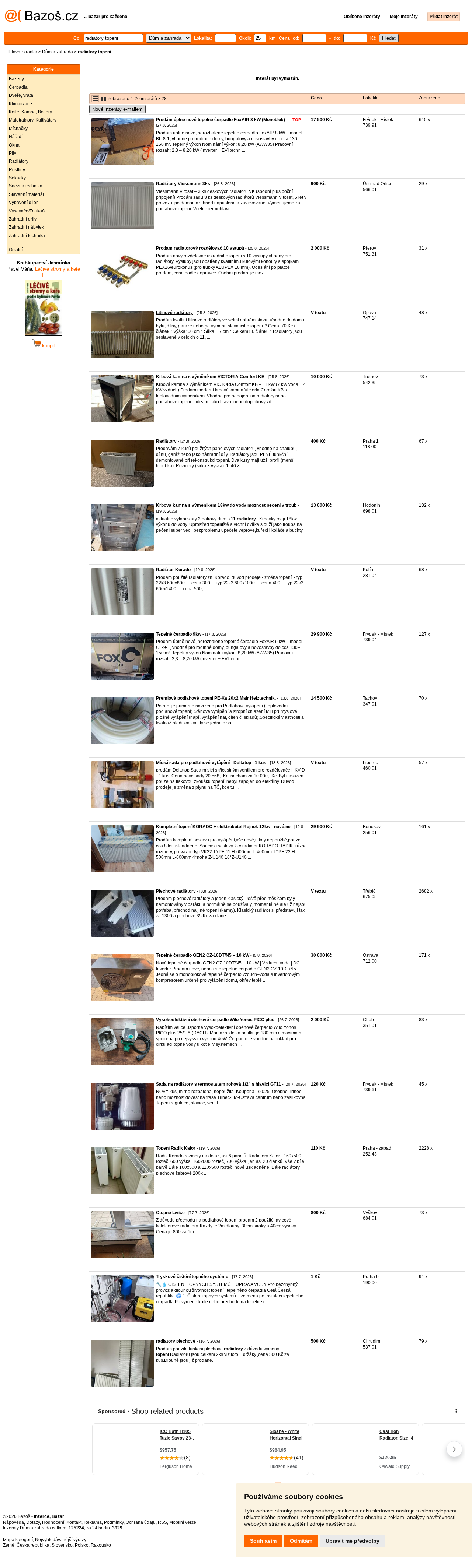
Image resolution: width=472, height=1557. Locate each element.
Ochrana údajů (141, 1522)
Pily (12, 153)
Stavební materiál (26, 194)
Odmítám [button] (301, 1541)
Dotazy (33, 1522)
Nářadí (15, 136)
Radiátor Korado (173, 569)
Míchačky (18, 128)
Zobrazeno (429, 98)
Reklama (93, 1522)
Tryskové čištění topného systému (192, 1276)
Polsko (81, 1545)
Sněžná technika (25, 186)
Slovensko (62, 1545)
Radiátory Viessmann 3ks (183, 183)
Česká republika (33, 1545)
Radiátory (18, 161)
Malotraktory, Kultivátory (32, 120)
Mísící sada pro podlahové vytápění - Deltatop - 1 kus (211, 762)
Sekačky (17, 177)
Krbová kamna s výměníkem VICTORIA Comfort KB (210, 376)
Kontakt (73, 1522)
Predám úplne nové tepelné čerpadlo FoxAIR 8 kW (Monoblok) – (222, 119)
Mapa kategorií (18, 1539)
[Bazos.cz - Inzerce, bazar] (41, 20)
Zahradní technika (27, 235)
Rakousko (101, 1545)
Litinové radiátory (174, 312)
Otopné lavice (170, 1212)
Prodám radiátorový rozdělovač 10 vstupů (200, 248)
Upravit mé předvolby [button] (352, 1541)
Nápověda (13, 1522)
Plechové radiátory (176, 891)
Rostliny (17, 169)
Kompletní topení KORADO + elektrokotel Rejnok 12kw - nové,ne (223, 826)
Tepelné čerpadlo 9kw (178, 634)
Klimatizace (20, 103)
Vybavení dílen (24, 202)
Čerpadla (18, 87)
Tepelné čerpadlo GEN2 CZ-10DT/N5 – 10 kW (202, 955)
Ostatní (16, 249)
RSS (162, 1522)
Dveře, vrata (21, 95)
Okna (14, 145)
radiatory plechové (175, 1341)
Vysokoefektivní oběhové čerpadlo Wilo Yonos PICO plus (215, 1019)
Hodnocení (53, 1522)
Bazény (16, 78)
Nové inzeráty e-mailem (117, 109)
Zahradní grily (23, 219)
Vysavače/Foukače (28, 211)
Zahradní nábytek (26, 227)
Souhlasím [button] (263, 1541)
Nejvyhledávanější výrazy (60, 1539)
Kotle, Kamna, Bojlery (30, 112)
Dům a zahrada (57, 52)
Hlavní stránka (22, 52)
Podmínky (114, 1522)
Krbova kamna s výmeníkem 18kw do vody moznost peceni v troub (226, 505)
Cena (316, 98)
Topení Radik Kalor (175, 1148)
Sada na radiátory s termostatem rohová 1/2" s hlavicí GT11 (218, 1084)
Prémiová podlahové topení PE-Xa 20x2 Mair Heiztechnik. (216, 698)
